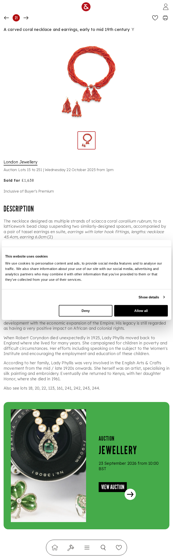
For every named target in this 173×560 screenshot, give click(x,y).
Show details (149, 297)
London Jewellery (20, 162)
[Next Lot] (25, 18)
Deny (86, 311)
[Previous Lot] (6, 18)
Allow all (141, 311)
